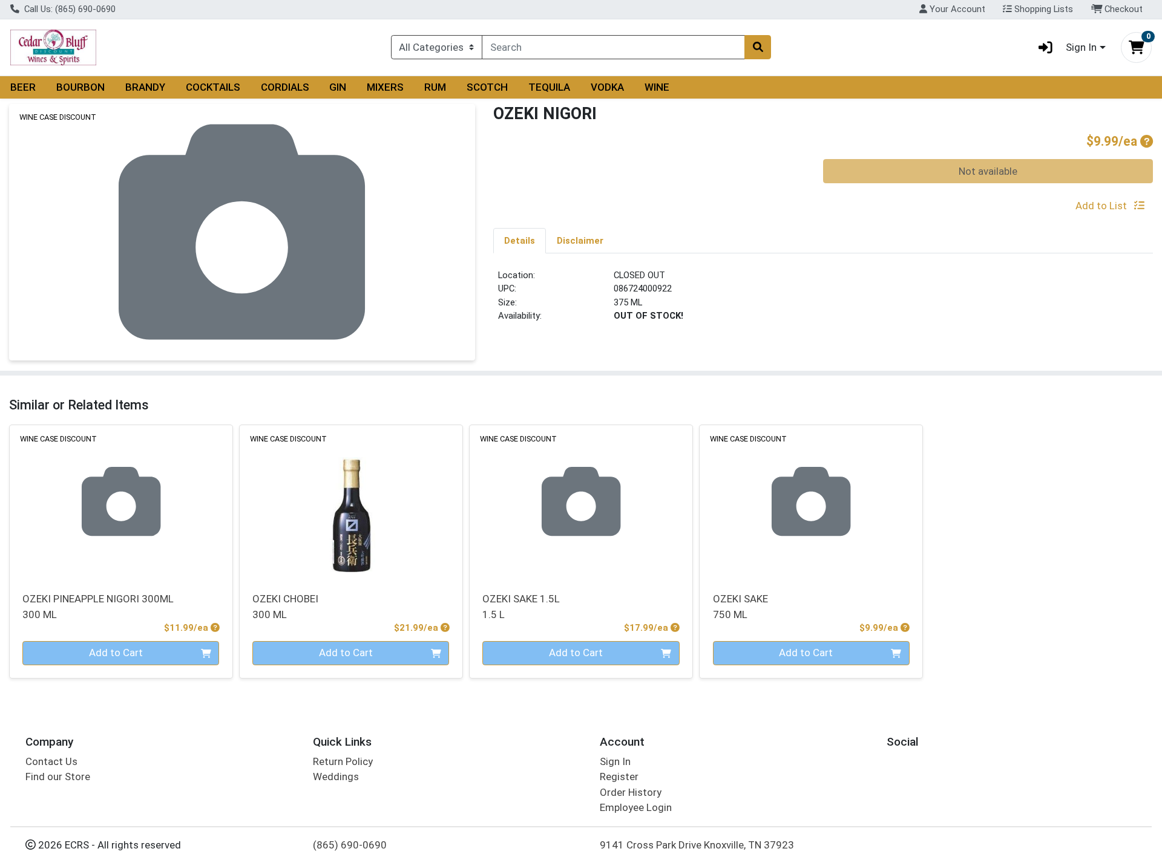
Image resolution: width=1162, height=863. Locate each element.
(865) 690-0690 (350, 845)
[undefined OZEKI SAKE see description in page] (811, 501)
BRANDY (145, 87)
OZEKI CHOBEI (285, 606)
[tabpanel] (823, 300)
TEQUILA (549, 87)
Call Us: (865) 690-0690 (69, 9)
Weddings (336, 776)
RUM (435, 87)
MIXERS (385, 87)
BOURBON (80, 87)
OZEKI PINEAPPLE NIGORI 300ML (98, 606)
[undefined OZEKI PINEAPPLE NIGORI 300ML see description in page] (121, 501)
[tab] (519, 240)
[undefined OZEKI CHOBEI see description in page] (351, 501)
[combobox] (613, 47)
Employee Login (636, 807)
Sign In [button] (1081, 47)
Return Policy (343, 761)
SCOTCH (487, 87)
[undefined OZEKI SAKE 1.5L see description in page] (581, 501)
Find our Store (57, 776)
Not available (988, 171)
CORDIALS (285, 87)
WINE (657, 87)
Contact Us (51, 761)
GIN (337, 87)
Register (619, 776)
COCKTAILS (213, 87)
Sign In (615, 761)
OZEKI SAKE (740, 606)
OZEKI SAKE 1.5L (521, 606)
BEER (23, 87)
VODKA (607, 87)
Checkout (1122, 9)
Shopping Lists (1042, 9)
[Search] (757, 47)
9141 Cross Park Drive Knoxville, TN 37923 (697, 845)
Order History (630, 792)
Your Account (956, 9)
